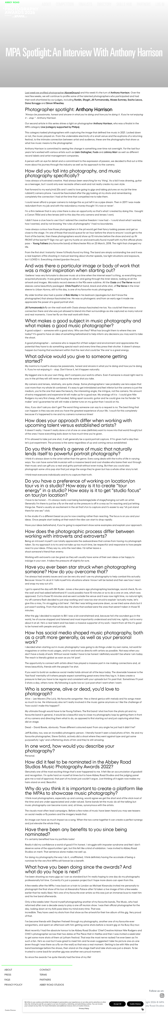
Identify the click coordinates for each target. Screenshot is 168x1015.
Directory (104, 4)
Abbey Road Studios (52, 984)
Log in (160, 4)
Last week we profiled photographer (52, 92)
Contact (45, 969)
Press (7, 974)
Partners (144, 4)
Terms (43, 974)
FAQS (7, 979)
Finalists (85, 4)
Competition (65, 4)
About (46, 4)
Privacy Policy (13, 984)
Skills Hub (124, 4)
